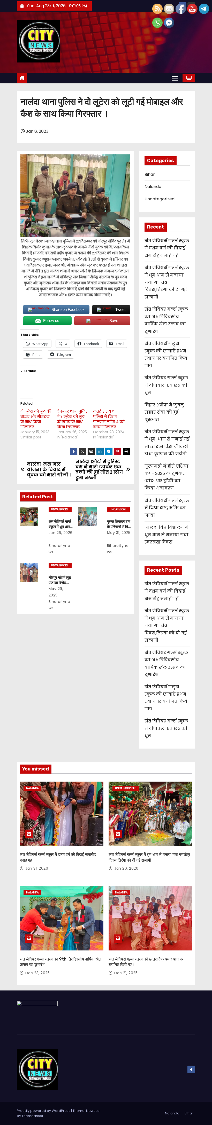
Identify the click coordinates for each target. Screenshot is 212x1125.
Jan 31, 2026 (36, 868)
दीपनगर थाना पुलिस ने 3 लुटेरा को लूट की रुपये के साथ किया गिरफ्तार (72, 419)
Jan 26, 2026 (61, 532)
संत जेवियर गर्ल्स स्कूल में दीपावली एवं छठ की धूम (166, 385)
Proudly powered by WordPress (44, 1110)
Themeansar (32, 1115)
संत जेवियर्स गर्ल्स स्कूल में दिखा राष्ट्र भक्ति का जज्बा (167, 508)
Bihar (150, 174)
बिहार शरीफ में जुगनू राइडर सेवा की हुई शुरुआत (164, 412)
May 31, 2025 (119, 532)
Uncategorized (59, 509)
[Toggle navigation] (175, 78)
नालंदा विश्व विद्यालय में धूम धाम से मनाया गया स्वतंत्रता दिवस (166, 534)
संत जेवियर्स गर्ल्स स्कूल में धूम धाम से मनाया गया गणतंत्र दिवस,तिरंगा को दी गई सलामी (167, 282)
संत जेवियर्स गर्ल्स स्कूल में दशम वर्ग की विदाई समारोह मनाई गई (167, 248)
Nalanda (153, 187)
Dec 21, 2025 (126, 972)
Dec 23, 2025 (37, 972)
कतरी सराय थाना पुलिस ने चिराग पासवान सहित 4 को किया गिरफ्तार (108, 419)
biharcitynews (59, 549)
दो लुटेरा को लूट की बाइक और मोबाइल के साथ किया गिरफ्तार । (35, 419)
